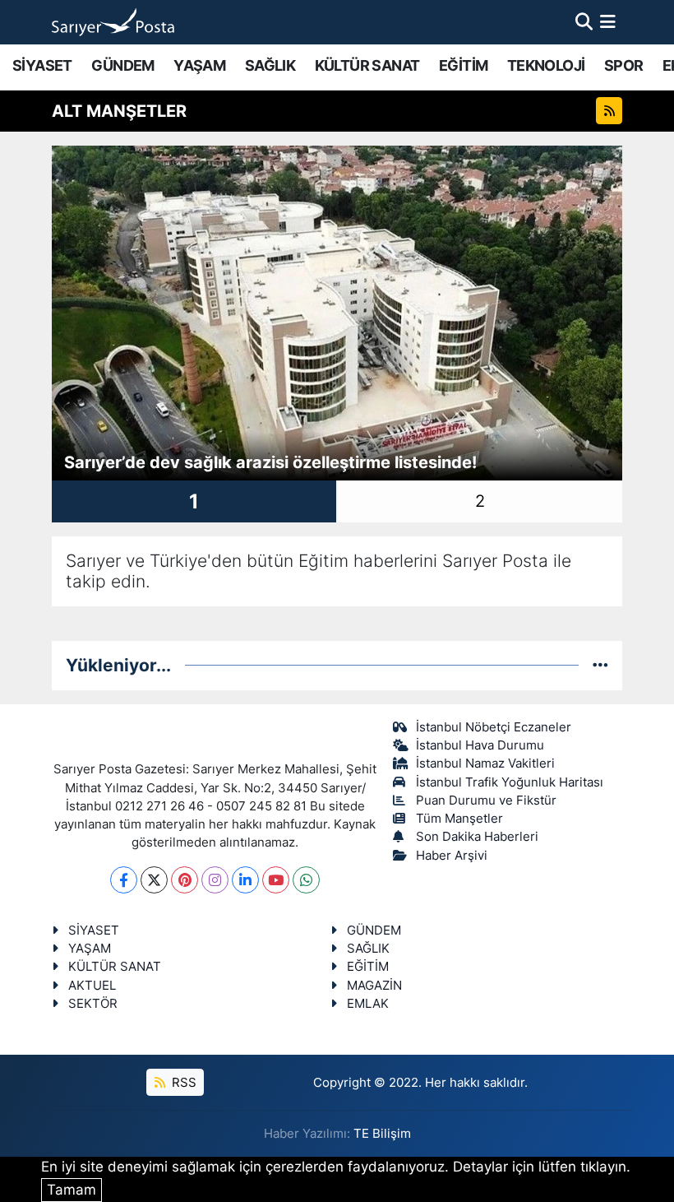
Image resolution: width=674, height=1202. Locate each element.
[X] (154, 879)
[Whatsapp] (306, 879)
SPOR (624, 65)
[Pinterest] (184, 879)
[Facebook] (123, 879)
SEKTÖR (93, 1003)
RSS (182, 1082)
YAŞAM (199, 65)
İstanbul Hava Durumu (480, 745)
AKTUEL (92, 985)
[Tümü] (600, 665)
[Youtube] (275, 879)
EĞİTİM (463, 65)
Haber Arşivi (451, 855)
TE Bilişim (382, 1133)
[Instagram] (215, 879)
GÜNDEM (122, 65)
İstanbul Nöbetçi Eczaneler (493, 727)
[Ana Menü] (608, 21)
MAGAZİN (374, 985)
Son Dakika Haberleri (477, 836)
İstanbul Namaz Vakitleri (485, 763)
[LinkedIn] (245, 879)
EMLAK (368, 1003)
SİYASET (42, 65)
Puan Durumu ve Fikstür (486, 800)
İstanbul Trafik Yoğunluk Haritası (509, 782)
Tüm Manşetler (459, 818)
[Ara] (584, 21)
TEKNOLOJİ (546, 65)
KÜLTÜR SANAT (367, 65)
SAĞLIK (270, 65)
